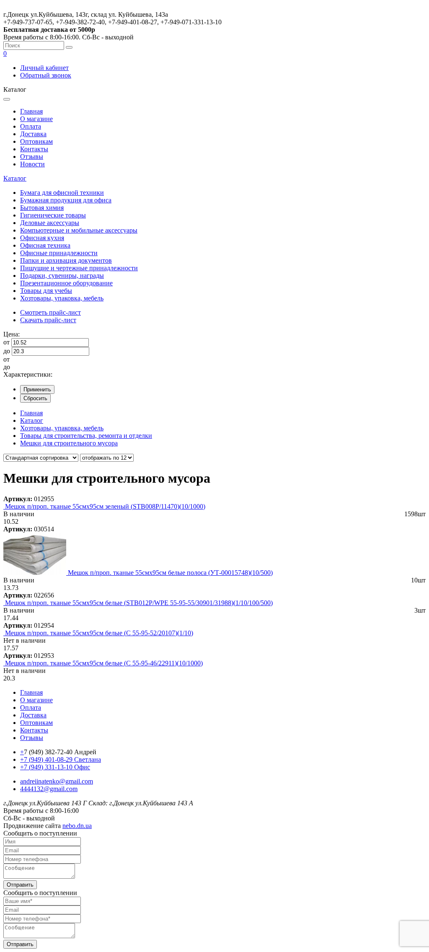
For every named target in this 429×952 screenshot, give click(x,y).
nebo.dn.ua (77, 825)
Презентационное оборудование (66, 283)
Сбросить (35, 398)
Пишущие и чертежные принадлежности (79, 268)
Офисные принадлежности (59, 252)
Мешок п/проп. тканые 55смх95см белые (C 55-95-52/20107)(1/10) (99, 632)
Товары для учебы (46, 290)
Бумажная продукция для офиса (65, 200)
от (6, 342)
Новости (32, 164)
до (6, 350)
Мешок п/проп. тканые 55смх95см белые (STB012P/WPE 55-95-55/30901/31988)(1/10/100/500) (139, 602)
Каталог (14, 178)
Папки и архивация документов (66, 260)
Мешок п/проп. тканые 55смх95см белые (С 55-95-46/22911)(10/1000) (104, 663)
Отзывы (31, 156)
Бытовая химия (42, 207)
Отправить (20, 885)
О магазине (36, 118)
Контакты (34, 149)
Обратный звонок (45, 75)
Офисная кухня (42, 237)
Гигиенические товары (53, 215)
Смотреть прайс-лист (50, 312)
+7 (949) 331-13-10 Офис (55, 767)
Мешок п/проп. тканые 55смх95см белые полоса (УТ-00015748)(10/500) (170, 572)
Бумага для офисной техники (62, 192)
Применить (37, 389)
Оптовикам (36, 141)
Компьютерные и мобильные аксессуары (78, 230)
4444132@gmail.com (49, 788)
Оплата (30, 126)
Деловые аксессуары (49, 222)
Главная (31, 111)
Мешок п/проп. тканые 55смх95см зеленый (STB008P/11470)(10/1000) (105, 506)
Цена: (11, 334)
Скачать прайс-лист (48, 319)
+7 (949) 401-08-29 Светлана (60, 759)
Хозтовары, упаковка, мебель (61, 298)
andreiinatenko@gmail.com (56, 781)
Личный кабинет (44, 67)
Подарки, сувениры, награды (62, 275)
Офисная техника (45, 245)
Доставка (33, 133)
